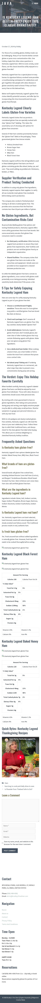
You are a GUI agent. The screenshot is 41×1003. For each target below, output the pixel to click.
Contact (5, 917)
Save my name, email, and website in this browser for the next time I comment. (18, 842)
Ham (6, 783)
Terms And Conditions (10, 924)
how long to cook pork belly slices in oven (19, 786)
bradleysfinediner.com (20, 896)
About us (5, 913)
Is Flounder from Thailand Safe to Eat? (18, 789)
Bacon (4, 910)
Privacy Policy (7, 921)
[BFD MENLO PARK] (6, 3)
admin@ (9, 896)
